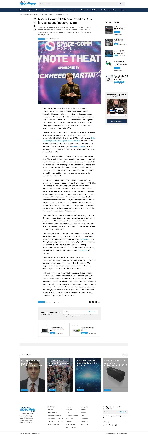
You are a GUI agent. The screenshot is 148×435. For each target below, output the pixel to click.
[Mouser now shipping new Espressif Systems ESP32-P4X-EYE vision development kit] (109, 78)
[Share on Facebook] (35, 18)
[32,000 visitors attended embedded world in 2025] (60, 375)
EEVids (68, 412)
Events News (35, 14)
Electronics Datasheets (72, 415)
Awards (116, 55)
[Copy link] (35, 30)
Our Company (52, 407)
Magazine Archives (53, 412)
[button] (20, 10)
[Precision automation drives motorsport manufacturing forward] (109, 30)
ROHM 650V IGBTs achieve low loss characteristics (119, 41)
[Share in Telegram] (35, 26)
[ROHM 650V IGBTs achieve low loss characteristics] (109, 42)
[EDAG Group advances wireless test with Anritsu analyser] (53, 329)
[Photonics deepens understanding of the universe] (88, 375)
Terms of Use (80, 316)
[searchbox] (78, 4)
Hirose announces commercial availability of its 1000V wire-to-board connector (121, 63)
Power (115, 44)
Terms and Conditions (35, 433)
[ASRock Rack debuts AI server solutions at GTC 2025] (85, 329)
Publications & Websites (54, 415)
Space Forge (82, 250)
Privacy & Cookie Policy (25, 433)
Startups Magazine (71, 427)
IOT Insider (69, 421)
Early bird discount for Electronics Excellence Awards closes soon (120, 52)
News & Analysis (27, 14)
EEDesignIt (69, 409)
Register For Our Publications (55, 421)
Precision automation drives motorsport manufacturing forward (120, 28)
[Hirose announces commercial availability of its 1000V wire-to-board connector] (109, 64)
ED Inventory (69, 418)
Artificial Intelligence (119, 81)
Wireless (52, 333)
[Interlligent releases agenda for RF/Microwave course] (32, 375)
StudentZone (84, 424)
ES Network (69, 407)
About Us (50, 409)
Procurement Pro (70, 424)
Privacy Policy (73, 316)
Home (21, 14)
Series (82, 415)
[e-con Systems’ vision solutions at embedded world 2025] (115, 375)
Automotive (117, 32)
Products (83, 409)
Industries (83, 412)
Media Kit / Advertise (53, 424)
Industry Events (85, 421)
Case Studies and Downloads (55, 418)
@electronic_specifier (116, 94)
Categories (84, 407)
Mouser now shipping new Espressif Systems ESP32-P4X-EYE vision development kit (121, 77)
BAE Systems (84, 239)
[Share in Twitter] (35, 22)
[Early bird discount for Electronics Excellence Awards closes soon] (109, 53)
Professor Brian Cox (78, 146)
